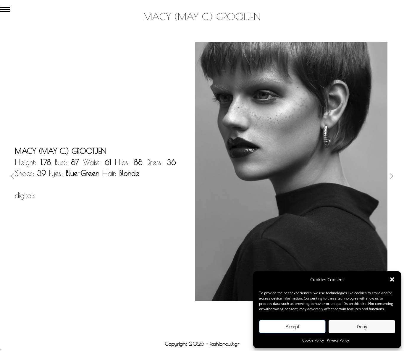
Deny (362, 326)
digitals (25, 195)
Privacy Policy (338, 340)
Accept (292, 326)
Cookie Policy (313, 340)
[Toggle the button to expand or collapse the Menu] (5, 8)
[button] (392, 279)
